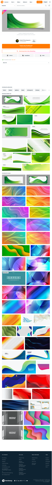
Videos (18, 2)
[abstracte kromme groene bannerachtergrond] (41, 157)
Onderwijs (4, 464)
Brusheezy (4, 457)
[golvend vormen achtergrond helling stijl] (40, 250)
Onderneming (5, 462)
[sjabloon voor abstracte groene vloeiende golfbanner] (36, 166)
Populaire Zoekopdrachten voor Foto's (22, 469)
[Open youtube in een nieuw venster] (27, 480)
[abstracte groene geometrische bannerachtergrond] (38, 109)
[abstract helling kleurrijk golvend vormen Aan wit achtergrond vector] (41, 331)
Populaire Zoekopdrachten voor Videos (22, 473)
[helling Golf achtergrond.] (9, 331)
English (46, 457)
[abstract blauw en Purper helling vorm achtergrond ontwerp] (38, 277)
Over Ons (34, 461)
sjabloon (17, 89)
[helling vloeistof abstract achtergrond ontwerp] (13, 380)
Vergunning (21, 457)
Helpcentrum (34, 457)
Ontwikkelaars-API (6, 466)
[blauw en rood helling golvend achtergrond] (13, 263)
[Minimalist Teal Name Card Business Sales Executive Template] (13, 277)
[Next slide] (47, 89)
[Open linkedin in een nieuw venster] (18, 480)
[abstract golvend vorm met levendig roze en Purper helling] (43, 366)
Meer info (5, 62)
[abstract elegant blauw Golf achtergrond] (24, 331)
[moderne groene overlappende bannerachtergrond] (11, 166)
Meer (31, 2)
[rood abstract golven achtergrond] (38, 380)
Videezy (3, 461)
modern (10, 89)
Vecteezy (4, 459)
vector (4, 89)
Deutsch (46, 462)
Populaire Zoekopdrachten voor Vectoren (22, 465)
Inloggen (45, 2)
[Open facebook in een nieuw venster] (14, 480)
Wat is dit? (13, 59)
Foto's (12, 2)
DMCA (20, 459)
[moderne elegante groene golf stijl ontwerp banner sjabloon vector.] (12, 99)
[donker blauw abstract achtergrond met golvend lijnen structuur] (15, 405)
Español (46, 459)
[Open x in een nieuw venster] (24, 480)
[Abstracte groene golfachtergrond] (7, 157)
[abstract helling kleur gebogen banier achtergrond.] (7, 393)
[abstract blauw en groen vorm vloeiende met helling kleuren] (27, 319)
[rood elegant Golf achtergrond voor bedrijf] (22, 393)
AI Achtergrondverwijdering (7, 472)
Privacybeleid (46, 480)
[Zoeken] (46, 5)
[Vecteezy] (2, 2)
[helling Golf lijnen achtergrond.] (42, 319)
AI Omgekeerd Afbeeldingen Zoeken (6, 469)
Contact (33, 459)
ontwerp (37, 89)
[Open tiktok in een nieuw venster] (22, 480)
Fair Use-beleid (45, 481)
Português (47, 461)
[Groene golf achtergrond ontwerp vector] (9, 119)
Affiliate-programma (21, 461)
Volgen (34, 41)
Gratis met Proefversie (26, 46)
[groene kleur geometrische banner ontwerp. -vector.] (16, 131)
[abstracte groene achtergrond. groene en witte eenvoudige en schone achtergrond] (14, 145)
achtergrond (30, 89)
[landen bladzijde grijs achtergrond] (12, 417)
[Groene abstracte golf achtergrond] (40, 131)
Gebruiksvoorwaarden (38, 480)
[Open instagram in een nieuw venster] (16, 480)
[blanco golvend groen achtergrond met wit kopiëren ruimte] (22, 157)
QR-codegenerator (6, 474)
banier (22, 89)
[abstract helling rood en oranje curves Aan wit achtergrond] (13, 343)
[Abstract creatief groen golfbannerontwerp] (13, 109)
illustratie (44, 89)
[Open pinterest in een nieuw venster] (20, 480)
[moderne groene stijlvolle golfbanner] (37, 99)
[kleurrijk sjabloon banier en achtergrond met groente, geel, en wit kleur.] (39, 145)
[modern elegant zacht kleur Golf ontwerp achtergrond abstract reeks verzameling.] (40, 405)
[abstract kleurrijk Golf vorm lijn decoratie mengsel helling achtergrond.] (37, 343)
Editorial (25, 2)
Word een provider (34, 463)
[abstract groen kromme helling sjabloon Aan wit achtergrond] (42, 119)
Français (46, 464)
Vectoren (6, 2)
